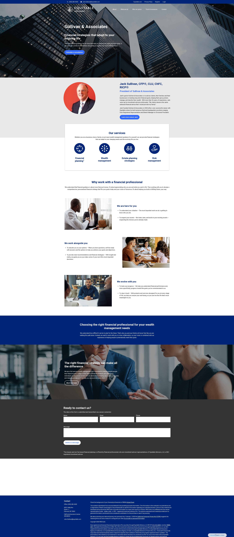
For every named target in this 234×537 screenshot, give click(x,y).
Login (164, 2)
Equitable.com (138, 2)
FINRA (168, 525)
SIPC (91, 527)
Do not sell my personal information (134, 518)
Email (101, 415)
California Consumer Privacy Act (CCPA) (149, 516)
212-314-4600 (156, 525)
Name (65, 415)
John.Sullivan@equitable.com (91, 2)
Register (157, 2)
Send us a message (72, 442)
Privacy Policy (148, 2)
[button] (114, 9)
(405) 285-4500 (73, 2)
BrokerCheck (130, 502)
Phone (138, 415)
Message (67, 427)
